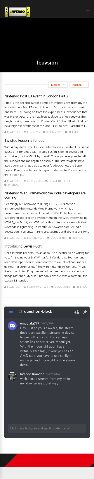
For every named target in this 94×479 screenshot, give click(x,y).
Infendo (73, 132)
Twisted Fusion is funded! (24, 140)
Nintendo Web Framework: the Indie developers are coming (45, 195)
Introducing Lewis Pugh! (23, 246)
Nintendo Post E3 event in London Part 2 (36, 96)
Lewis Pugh (14, 132)
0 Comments (54, 132)
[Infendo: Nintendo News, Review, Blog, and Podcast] (17, 17)
